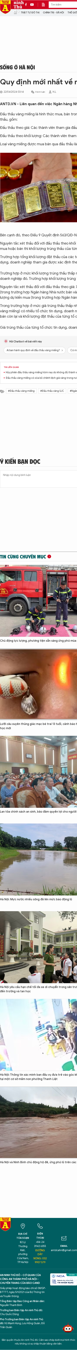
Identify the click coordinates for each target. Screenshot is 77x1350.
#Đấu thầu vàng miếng (21, 390)
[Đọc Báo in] (45, 4)
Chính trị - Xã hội (53, 12)
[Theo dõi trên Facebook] (27, 4)
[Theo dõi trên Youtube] (32, 4)
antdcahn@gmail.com (64, 1250)
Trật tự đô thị (30, 12)
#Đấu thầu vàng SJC (52, 390)
